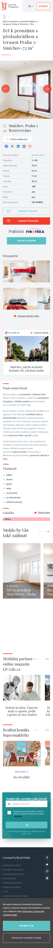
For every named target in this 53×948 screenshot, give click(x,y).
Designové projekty (12, 887)
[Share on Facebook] (6, 146)
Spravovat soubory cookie (26, 938)
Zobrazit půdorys (28, 211)
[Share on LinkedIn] (18, 146)
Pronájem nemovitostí (13, 870)
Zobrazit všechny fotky (28, 316)
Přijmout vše (26, 926)
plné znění (18, 816)
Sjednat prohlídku (28, 221)
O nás (5, 891)
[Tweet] (12, 146)
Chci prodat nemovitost (14, 874)
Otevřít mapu (44, 512)
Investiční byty (9, 878)
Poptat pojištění (26, 241)
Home (6, 16)
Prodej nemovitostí (11, 865)
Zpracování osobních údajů (15, 896)
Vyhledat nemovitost (12, 883)
